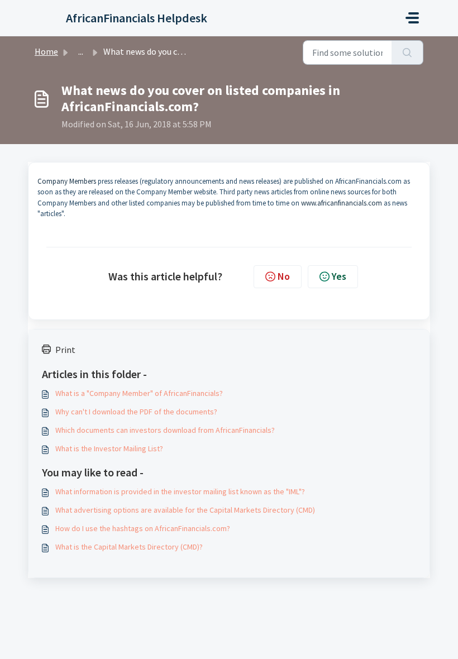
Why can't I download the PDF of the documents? (136, 412)
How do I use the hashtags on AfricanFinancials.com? (142, 528)
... (80, 51)
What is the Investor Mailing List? (109, 448)
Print (65, 349)
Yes (339, 276)
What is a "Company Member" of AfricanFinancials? (139, 393)
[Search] (407, 52)
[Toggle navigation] (412, 18)
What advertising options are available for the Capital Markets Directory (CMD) (185, 510)
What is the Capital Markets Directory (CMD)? (129, 547)
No (284, 276)
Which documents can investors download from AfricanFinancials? (165, 430)
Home (46, 51)
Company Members (66, 181)
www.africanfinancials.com (341, 203)
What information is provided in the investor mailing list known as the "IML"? (180, 491)
